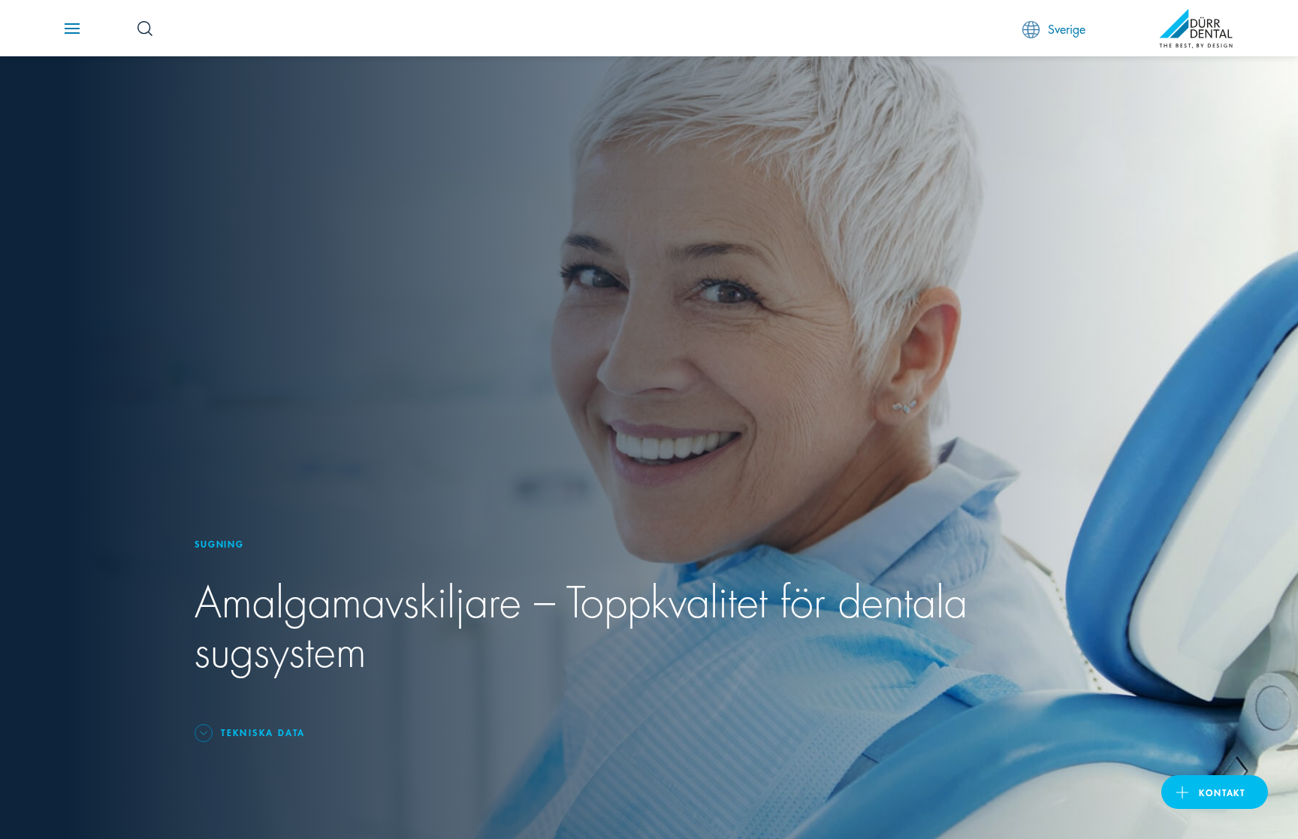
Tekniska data (263, 732)
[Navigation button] (72, 28)
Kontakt (1222, 792)
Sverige (1066, 28)
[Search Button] (145, 29)
